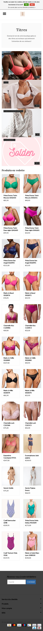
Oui (26, 5)
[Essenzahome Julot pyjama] (32, 443)
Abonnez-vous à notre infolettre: (21, 576)
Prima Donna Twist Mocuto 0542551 (32, 196)
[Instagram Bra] (21, 589)
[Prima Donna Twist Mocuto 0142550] (11, 183)
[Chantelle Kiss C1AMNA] (11, 313)
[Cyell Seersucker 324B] (11, 508)
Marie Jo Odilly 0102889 (9, 359)
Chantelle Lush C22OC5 (30, 424)
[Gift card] (39, 628)
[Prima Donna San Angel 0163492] (11, 248)
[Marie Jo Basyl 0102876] (11, 281)
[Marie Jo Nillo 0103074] (11, 378)
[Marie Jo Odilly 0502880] (32, 346)
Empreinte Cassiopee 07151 (10, 456)
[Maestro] (23, 625)
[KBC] (34, 628)
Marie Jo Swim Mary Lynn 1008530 (32, 554)
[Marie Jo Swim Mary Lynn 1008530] (32, 540)
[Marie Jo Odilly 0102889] (11, 346)
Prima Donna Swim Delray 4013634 (31, 521)
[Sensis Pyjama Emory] (32, 476)
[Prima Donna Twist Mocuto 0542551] (32, 183)
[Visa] (18, 625)
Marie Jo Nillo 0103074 (8, 391)
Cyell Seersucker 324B (10, 521)
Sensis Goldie (8, 488)
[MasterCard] (13, 625)
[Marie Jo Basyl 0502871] (32, 281)
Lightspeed (26, 622)
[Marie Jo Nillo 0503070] (32, 378)
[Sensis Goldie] (11, 476)
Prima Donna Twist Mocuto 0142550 (10, 196)
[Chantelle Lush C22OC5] (32, 411)
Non (32, 5)
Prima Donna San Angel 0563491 (31, 261)
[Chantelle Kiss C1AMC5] (32, 313)
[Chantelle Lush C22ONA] (11, 411)
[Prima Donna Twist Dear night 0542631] (32, 216)
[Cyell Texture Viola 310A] (11, 540)
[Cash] (8, 625)
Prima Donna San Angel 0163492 (10, 261)
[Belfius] (39, 625)
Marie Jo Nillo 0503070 (30, 391)
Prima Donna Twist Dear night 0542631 (32, 229)
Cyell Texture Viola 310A (10, 554)
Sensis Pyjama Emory (30, 489)
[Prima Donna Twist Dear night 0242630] (11, 216)
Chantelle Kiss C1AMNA (9, 327)
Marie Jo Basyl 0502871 (30, 294)
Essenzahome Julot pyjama (32, 456)
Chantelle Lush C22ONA (9, 424)
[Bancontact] (28, 625)
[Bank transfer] (34, 625)
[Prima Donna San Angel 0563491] (32, 248)
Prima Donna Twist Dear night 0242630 (11, 229)
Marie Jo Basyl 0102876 (9, 294)
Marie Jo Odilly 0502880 (30, 359)
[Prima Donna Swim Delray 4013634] (32, 508)
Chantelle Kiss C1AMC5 (30, 327)
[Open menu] (4, 13)
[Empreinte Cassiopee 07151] (11, 443)
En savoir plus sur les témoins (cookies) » (21, 7)
